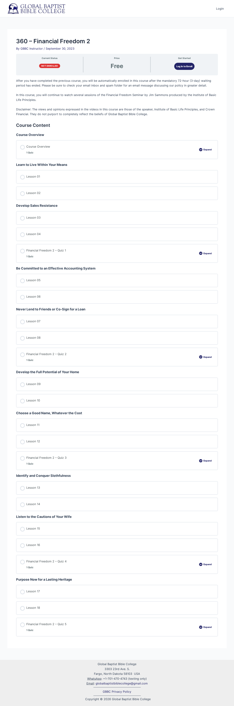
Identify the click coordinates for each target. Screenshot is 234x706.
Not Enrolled (49, 66)
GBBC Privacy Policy (117, 691)
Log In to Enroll (184, 66)
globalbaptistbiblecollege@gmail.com (122, 683)
